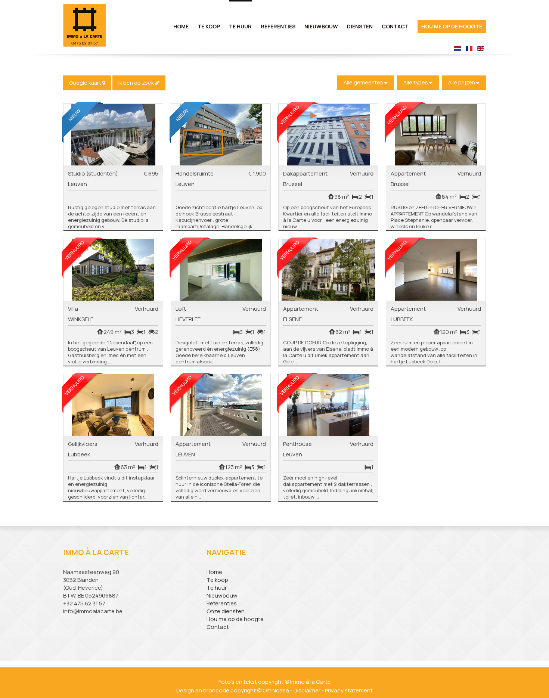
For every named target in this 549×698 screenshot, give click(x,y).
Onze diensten (226, 611)
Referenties (278, 26)
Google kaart (85, 82)
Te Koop (209, 26)
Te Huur (240, 26)
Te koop (217, 580)
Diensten (360, 26)
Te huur (217, 588)
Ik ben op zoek (136, 82)
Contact (395, 26)
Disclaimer (307, 690)
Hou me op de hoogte (451, 26)
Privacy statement (349, 690)
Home (181, 26)
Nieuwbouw (321, 26)
